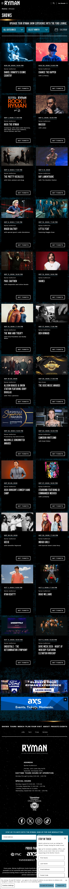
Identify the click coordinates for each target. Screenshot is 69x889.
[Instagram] (38, 821)
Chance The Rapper (47, 72)
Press (37, 732)
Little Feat (44, 229)
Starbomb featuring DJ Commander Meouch (49, 491)
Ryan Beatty (10, 594)
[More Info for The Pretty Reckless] (17, 156)
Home (4, 9)
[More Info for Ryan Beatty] (17, 574)
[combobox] (13, 29)
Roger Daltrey (11, 229)
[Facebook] (21, 821)
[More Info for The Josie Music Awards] (52, 365)
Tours (13, 726)
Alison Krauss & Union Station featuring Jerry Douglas (15, 389)
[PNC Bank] (16, 855)
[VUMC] (34, 861)
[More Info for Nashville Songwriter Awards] (17, 417)
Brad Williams (45, 594)
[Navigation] (3, 3)
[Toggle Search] (53, 3)
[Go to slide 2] (34, 708)
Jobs (23, 732)
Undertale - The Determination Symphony (15, 648)
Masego (42, 124)
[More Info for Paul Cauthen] (17, 261)
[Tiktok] (47, 821)
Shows (5, 726)
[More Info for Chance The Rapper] (52, 52)
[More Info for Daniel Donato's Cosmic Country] (17, 52)
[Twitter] (30, 821)
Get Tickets (23, 88)
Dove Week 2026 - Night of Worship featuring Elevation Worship (51, 650)
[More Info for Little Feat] (52, 208)
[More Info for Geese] (17, 522)
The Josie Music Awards (49, 385)
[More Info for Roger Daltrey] (17, 208)
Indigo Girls (44, 542)
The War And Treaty (13, 333)
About (46, 726)
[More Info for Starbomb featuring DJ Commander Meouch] (52, 469)
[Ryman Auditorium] (12, 3)
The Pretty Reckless (14, 176)
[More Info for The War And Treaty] (17, 313)
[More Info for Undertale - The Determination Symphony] (17, 626)
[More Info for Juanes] (52, 261)
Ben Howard (44, 333)
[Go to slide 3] (35, 708)
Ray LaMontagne (46, 176)
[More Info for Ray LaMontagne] (52, 156)
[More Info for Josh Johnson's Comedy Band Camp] (17, 469)
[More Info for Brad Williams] (52, 574)
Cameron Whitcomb (47, 437)
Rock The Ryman (11, 124)
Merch (21, 726)
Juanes (42, 281)
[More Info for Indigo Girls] (52, 522)
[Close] (66, 880)
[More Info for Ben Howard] (52, 313)
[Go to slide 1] (33, 708)
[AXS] (32, 856)
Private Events (59, 726)
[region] (34, 883)
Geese (6, 542)
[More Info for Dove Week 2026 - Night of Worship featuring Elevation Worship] (52, 626)
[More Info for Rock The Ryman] (17, 104)
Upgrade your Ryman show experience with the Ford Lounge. (38, 23)
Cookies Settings (8, 885)
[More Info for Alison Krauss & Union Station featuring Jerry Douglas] (17, 365)
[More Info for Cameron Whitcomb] (52, 417)
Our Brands (62, 3)
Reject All (61, 885)
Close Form (65, 838)
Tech (30, 732)
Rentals (45, 732)
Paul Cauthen (10, 281)
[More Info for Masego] (52, 104)
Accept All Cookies (46, 885)
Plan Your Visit (33, 726)
